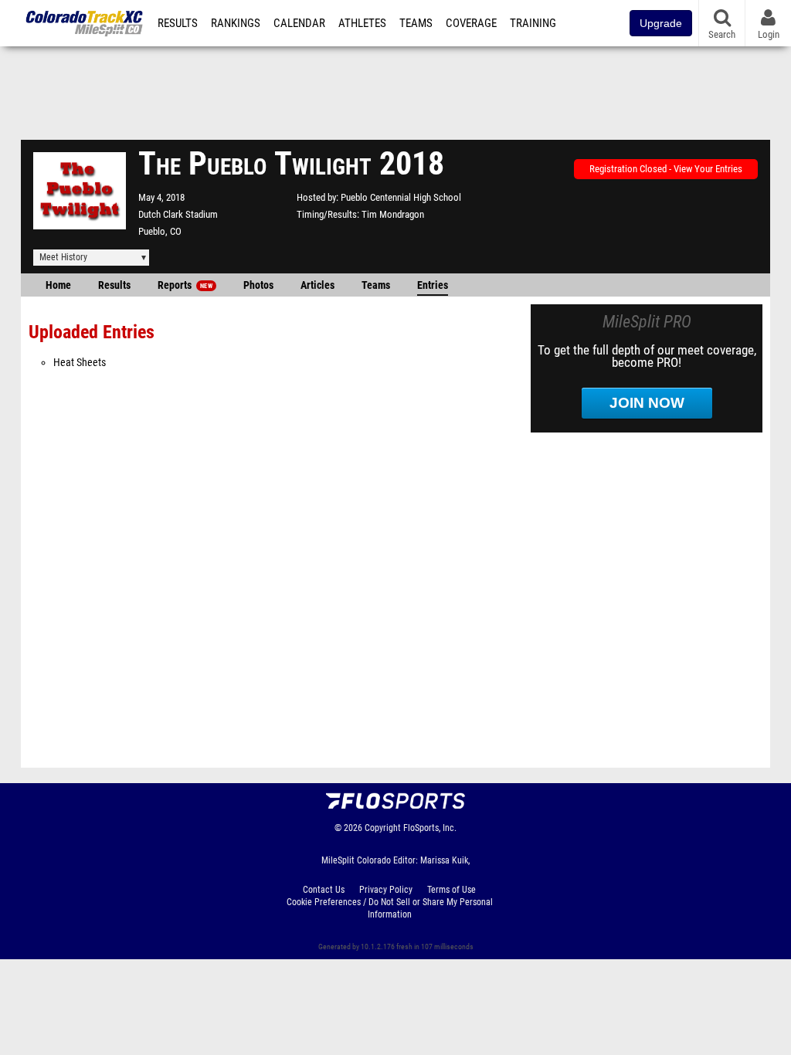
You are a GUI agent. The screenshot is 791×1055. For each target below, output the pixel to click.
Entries (432, 285)
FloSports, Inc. (430, 828)
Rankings (235, 23)
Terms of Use (451, 889)
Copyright (383, 828)
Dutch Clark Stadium (178, 214)
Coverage (471, 23)
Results (178, 23)
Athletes (362, 23)
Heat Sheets (79, 362)
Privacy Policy (385, 889)
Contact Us (324, 889)
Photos (258, 285)
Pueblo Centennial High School (401, 197)
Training (533, 23)
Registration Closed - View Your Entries (665, 169)
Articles (317, 285)
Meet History (63, 257)
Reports (185, 285)
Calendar (299, 23)
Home (58, 285)
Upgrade (661, 23)
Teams (416, 23)
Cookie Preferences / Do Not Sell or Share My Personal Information (390, 908)
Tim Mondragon (393, 214)
